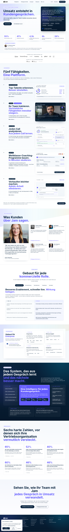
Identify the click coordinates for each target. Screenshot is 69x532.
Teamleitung (44, 285)
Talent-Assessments (46, 23)
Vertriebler (51, 285)
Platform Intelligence (25, 526)
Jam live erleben (61, 203)
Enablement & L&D (19, 285)
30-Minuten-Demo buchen (27, 506)
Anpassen (19, 528)
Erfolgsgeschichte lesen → (35, 240)
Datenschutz (51, 519)
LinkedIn (59, 519)
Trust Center (42, 523)
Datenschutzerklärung (11, 525)
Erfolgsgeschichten (24, 1)
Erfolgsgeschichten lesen (42, 506)
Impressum (51, 520)
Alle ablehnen (13, 528)
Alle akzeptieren (6, 528)
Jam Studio (44, 25)
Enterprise (37, 1)
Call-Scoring (57, 23)
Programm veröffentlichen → (59, 172)
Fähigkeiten (16, 1)
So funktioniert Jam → (18, 23)
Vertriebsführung (28, 285)
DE (52, 1)
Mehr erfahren (12, 96)
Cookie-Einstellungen (52, 522)
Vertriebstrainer (37, 285)
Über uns (42, 1)
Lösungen (31, 1)
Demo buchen (62, 1)
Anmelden (56, 1)
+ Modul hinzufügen (40, 172)
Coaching (52, 23)
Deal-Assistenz (50, 25)
